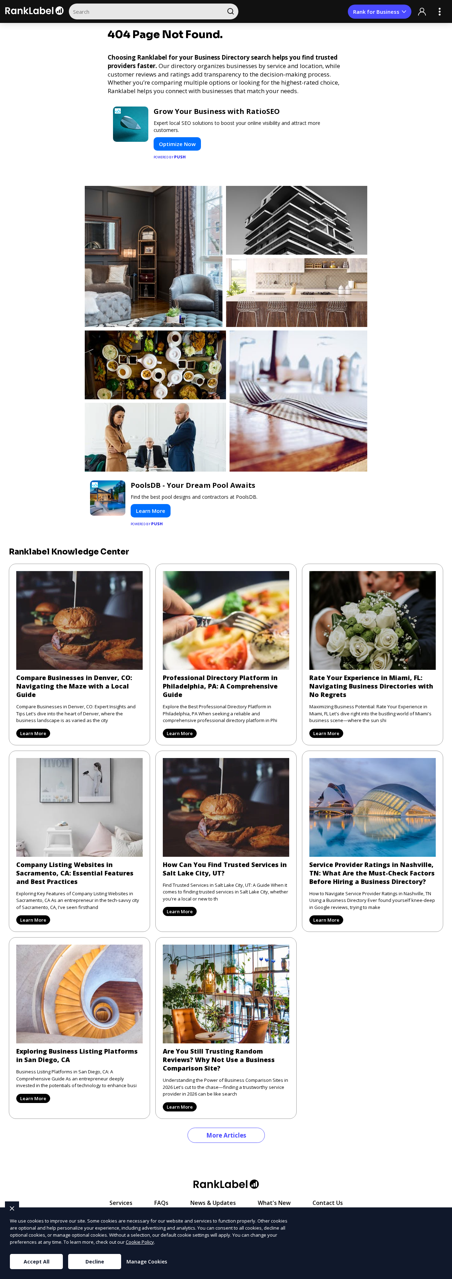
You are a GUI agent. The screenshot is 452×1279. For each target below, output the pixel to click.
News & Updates (213, 1203)
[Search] (230, 11)
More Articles (226, 1135)
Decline (94, 1261)
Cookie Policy (140, 1242)
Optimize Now (177, 143)
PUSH (440, 1273)
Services (120, 1203)
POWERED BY (170, 156)
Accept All (36, 1261)
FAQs (161, 1203)
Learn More (150, 510)
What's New (274, 1203)
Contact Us (328, 1203)
